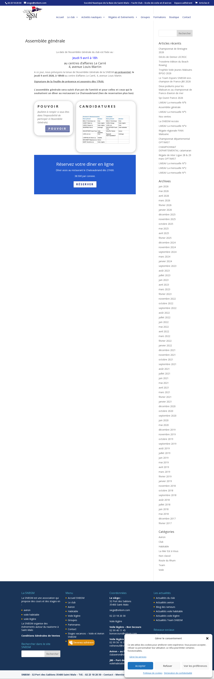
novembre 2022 (167, 298)
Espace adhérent (183, 3)
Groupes (145, 17)
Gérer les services (137, 656)
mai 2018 (164, 513)
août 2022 (164, 312)
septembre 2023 (167, 265)
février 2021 (165, 396)
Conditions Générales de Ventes (40, 635)
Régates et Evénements (121, 17)
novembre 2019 (167, 434)
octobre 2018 (166, 490)
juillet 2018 (164, 504)
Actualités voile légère (168, 615)
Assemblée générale (170, 107)
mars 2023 (164, 289)
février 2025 (165, 237)
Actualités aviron (165, 602)
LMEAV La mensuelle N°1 (172, 172)
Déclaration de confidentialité (178, 673)
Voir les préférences (195, 665)
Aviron (162, 537)
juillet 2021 (164, 373)
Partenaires (74, 624)
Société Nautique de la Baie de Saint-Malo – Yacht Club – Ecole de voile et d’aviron (127, 3)
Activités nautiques (91, 17)
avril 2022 (164, 331)
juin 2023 (164, 280)
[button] (207, 638)
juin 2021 (164, 378)
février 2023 (165, 294)
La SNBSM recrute (169, 121)
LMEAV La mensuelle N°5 (172, 111)
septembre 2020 (167, 415)
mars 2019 (164, 471)
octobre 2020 (166, 411)
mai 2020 (164, 425)
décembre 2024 (167, 242)
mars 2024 (164, 256)
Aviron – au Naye (120, 651)
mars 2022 (164, 336)
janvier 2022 (165, 345)
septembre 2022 (167, 308)
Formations (159, 17)
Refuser (167, 665)
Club (161, 541)
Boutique (174, 17)
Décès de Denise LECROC (173, 56)
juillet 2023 (164, 275)
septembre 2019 (167, 443)
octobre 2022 (166, 303)
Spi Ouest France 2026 (171, 97)
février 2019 (165, 476)
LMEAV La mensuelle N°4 (172, 125)
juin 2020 (164, 420)
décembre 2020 (167, 406)
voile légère (30, 619)
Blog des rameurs (165, 606)
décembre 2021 (167, 350)
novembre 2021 (167, 354)
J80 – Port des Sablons (123, 660)
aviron (27, 610)
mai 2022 (164, 326)
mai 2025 (164, 228)
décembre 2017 (167, 518)
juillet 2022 (164, 317)
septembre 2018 (167, 495)
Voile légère (74, 615)
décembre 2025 (167, 214)
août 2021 (164, 368)
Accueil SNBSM (76, 597)
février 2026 (165, 205)
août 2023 (164, 270)
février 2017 (165, 523)
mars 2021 (164, 392)
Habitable (164, 546)
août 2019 (164, 448)
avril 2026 (164, 195)
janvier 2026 (165, 209)
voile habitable (31, 614)
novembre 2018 (167, 485)
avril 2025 (164, 233)
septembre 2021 (167, 364)
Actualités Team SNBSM (169, 620)
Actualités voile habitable (169, 611)
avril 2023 (164, 284)
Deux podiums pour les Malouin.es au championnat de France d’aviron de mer (175, 90)
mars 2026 (164, 200)
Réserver (85, 184)
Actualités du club (165, 597)
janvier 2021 (165, 401)
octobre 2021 (166, 359)
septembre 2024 (167, 251)
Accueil (60, 17)
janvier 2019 (165, 481)
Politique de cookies (152, 673)
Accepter (140, 665)
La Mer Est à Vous (168, 551)
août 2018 (164, 499)
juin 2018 (164, 509)
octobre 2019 (166, 439)
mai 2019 (164, 462)
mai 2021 (164, 382)
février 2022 (165, 340)
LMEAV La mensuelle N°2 (172, 168)
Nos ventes (165, 116)
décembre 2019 (167, 429)
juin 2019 (164, 457)
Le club (71, 17)
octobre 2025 (166, 223)
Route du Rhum (167, 560)
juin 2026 (164, 186)
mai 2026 (164, 191)
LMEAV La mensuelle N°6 (172, 102)
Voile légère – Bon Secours (125, 627)
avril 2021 (164, 387)
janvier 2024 (165, 261)
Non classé (165, 555)
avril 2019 (164, 467)
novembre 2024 (167, 247)
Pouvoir (57, 128)
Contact (186, 17)
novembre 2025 (167, 219)
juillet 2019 (164, 453)
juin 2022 (164, 322)
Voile (161, 569)
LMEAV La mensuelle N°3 (172, 163)
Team (162, 565)
